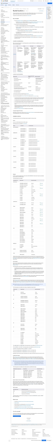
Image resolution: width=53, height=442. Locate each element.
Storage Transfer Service (36, 258)
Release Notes (23, 433)
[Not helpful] (43, 8)
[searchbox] (5, 7)
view (38, 37)
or (28, 30)
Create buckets (29, 15)
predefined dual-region (39, 345)
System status (23, 434)
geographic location (19, 20)
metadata (32, 37)
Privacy (16, 438)
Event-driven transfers (26, 276)
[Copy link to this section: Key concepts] (19, 18)
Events (43, 432)
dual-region (14, 258)
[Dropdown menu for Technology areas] (16, 1)
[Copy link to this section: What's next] (18, 399)
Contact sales (13, 434)
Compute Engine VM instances (30, 112)
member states (28, 392)
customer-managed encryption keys (21, 358)
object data (28, 20)
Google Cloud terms (23, 438)
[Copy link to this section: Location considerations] (24, 41)
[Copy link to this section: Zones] (16, 120)
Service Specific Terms (39, 35)
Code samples (34, 433)
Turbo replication (33, 53)
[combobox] (34, 1)
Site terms (19, 438)
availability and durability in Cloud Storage (25, 405)
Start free (49, 3)
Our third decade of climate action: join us (32, 438)
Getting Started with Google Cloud (36, 432)
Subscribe (44, 440)
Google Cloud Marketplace (14, 433)
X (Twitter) (44, 433)
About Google (13, 438)
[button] (5, 14)
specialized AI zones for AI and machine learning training (25, 401)
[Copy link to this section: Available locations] (21, 116)
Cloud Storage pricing (20, 71)
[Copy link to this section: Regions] (16, 174)
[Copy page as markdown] (27, 11)
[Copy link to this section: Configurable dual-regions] (21, 278)
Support (23, 432)
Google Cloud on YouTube (46, 434)
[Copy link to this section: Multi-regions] (18, 387)
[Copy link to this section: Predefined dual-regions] (20, 355)
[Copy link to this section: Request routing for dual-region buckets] (25, 379)
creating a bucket (17, 280)
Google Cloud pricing (13, 432)
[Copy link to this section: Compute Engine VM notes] (23, 110)
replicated (28, 34)
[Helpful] (42, 8)
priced (32, 34)
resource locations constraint (32, 358)
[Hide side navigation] (9, 440)
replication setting (15, 264)
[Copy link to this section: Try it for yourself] (21, 411)
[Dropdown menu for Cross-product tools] (24, 1)
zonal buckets (25, 123)
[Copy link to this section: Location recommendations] (23, 74)
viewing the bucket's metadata (30, 404)
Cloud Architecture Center (35, 434)
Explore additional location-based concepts (20, 408)
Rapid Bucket (27, 93)
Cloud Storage (5, 3)
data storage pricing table (20, 108)
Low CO (42, 183)
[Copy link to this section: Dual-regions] (18, 261)
